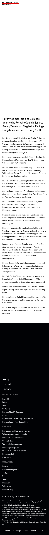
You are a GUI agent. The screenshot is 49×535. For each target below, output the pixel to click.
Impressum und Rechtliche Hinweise (16, 430)
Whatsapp (6, 486)
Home (6, 379)
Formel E (5, 398)
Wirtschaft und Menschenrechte (15, 434)
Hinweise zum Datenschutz (13, 437)
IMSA (4, 402)
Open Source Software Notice (14, 450)
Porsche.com (7, 466)
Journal (6, 384)
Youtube (5, 479)
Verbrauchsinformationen (12, 444)
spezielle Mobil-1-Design (32, 157)
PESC (4, 415)
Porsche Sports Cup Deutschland (15, 422)
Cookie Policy (7, 440)
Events (33, 530)
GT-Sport (6, 408)
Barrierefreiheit (8, 454)
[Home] (10, 3)
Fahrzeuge (17, 530)
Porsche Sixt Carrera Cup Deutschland (17, 418)
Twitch (5, 472)
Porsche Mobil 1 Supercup (12, 412)
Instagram (6, 482)
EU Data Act (7, 457)
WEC (4, 405)
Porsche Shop (7, 489)
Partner (6, 389)
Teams (25, 530)
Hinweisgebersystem (10, 447)
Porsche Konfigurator (10, 469)
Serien (7, 530)
